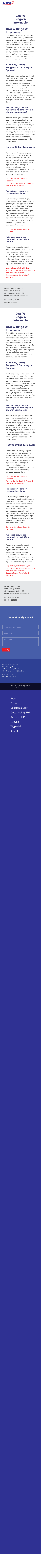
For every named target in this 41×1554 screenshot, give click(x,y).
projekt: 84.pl (20, 687)
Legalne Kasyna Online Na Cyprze (18, 268)
